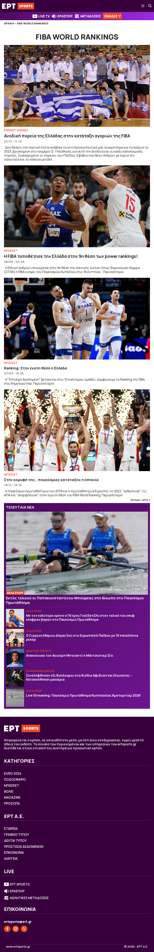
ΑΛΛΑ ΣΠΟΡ (15, 593)
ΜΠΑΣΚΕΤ (10, 250)
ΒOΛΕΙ (8, 791)
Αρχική (9, 23)
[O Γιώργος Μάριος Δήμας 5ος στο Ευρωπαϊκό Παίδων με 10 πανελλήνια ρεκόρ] (15, 638)
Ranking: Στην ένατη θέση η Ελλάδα (35, 368)
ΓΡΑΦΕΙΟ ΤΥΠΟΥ (16, 834)
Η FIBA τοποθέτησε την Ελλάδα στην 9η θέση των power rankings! (71, 256)
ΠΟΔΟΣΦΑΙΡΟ (15, 779)
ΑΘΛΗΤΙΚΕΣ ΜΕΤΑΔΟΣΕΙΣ (29, 898)
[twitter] (24, 929)
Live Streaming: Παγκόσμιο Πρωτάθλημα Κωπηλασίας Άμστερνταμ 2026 (83, 695)
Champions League (40, 671)
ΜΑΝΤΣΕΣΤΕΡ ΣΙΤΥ (39, 651)
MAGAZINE (12, 797)
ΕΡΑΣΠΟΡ (65, 16)
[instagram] (15, 929)
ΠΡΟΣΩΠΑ (12, 803)
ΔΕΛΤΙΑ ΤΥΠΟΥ (15, 840)
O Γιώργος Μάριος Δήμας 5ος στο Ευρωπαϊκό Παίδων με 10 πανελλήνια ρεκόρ (82, 637)
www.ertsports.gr (18, 946)
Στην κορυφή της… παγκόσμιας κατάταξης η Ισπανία (51, 479)
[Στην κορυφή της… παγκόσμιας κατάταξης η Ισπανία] (77, 430)
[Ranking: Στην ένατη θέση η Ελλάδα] (77, 319)
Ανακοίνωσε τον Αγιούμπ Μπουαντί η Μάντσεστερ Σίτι (69, 655)
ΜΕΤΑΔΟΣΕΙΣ (90, 16)
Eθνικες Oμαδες (16, 130)
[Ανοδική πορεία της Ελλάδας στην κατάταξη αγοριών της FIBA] (77, 86)
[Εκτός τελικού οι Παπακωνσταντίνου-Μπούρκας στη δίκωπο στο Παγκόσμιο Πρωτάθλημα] (77, 553)
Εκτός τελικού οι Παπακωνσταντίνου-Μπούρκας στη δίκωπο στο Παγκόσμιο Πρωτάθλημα (75, 600)
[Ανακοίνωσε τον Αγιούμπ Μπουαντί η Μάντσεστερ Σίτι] (15, 658)
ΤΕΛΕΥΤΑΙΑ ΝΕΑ (20, 507)
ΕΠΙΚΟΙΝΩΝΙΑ (14, 852)
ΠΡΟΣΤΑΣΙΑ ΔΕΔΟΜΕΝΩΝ (23, 846)
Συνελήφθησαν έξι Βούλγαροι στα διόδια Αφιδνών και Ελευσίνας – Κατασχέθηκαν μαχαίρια (79, 677)
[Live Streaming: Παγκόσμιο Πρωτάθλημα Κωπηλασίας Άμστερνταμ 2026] (15, 698)
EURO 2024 (12, 773)
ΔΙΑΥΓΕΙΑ (10, 858)
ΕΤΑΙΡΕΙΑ (10, 828)
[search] (150, 6)
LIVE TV (44, 16)
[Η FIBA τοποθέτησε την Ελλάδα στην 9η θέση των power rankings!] (77, 206)
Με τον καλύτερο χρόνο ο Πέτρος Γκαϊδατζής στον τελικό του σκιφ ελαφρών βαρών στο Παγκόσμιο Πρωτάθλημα (80, 617)
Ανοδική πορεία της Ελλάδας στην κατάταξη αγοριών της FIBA (67, 136)
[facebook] (7, 929)
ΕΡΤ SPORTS (19, 884)
